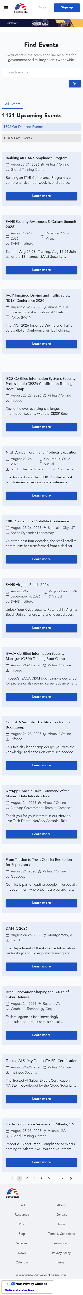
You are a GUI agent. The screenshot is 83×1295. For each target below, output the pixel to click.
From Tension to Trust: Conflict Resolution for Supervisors (39, 862)
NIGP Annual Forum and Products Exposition (41, 452)
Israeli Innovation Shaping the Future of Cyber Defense (37, 995)
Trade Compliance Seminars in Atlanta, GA (40, 1124)
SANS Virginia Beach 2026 (27, 584)
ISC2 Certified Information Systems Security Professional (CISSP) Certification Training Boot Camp (40, 383)
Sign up (67, 7)
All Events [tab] (12, 104)
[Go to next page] (71, 1178)
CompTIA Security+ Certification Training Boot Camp (38, 725)
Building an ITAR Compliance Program (36, 158)
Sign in (44, 7)
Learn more (41, 196)
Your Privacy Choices (31, 1284)
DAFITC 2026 (17, 928)
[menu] (6, 7)
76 (63, 1178)
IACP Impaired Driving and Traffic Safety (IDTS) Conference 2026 (38, 298)
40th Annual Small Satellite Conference (37, 521)
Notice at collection (19, 1290)
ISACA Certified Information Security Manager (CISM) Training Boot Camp (35, 656)
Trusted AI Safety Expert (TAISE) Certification (41, 1060)
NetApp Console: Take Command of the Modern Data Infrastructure (38, 794)
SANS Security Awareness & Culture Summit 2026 (41, 224)
